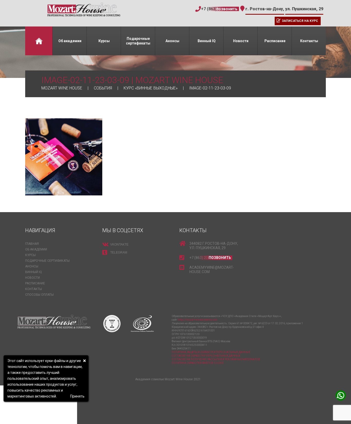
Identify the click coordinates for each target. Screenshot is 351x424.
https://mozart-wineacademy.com (197, 319)
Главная (38, 40)
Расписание (274, 41)
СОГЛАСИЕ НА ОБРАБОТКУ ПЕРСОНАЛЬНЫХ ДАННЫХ (206, 355)
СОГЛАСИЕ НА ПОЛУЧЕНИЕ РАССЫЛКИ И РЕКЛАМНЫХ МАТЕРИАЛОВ (216, 359)
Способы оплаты (39, 294)
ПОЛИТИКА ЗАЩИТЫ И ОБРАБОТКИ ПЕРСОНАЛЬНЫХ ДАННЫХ (211, 352)
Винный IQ (207, 41)
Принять (77, 396)
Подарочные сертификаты (138, 41)
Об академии (69, 41)
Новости (240, 41)
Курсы (104, 41)
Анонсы (172, 41)
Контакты (309, 41)
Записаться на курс (300, 21)
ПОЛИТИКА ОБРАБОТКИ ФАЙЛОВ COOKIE (198, 363)
